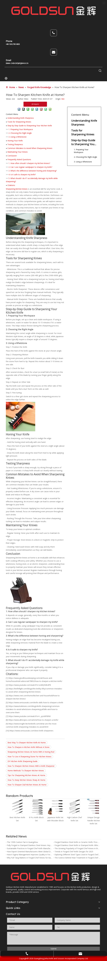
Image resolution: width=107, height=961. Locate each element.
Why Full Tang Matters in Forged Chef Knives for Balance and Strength (29, 857)
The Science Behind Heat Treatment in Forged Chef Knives (77, 857)
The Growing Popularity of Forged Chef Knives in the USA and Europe (77, 848)
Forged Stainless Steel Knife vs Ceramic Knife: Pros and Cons (77, 842)
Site (62, 99)
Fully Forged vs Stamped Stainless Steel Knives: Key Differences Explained (29, 845)
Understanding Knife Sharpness (20, 118)
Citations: (11, 185)
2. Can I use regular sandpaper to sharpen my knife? (30, 167)
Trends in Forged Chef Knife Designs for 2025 (74, 851)
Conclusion (12, 155)
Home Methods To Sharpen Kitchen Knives (26, 770)
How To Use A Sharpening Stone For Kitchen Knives (29, 756)
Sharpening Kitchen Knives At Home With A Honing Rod (31, 752)
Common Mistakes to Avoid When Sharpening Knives (29, 148)
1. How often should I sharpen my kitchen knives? (29, 163)
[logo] (50, 877)
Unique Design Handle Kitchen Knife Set (91, 820)
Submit (54, 948)
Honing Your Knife (15, 140)
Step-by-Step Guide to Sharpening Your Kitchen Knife (29, 125)
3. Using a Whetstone (17, 137)
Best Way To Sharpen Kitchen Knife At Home (27, 742)
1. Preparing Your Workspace (20, 129)
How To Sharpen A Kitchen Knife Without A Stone (28, 747)
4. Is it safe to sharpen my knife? (22, 174)
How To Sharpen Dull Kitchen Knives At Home (27, 784)
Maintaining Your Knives (17, 152)
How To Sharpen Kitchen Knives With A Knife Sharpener (31, 766)
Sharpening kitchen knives (17, 189)
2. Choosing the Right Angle (20, 133)
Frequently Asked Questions (19, 159)
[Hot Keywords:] (100, 70)
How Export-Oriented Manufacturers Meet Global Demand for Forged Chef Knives (29, 851)
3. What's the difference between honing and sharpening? (32, 170)
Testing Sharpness (15, 144)
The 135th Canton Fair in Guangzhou (22, 842)
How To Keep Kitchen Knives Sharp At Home (26, 780)
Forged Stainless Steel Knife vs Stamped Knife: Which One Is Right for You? (77, 845)
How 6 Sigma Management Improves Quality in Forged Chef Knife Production (29, 854)
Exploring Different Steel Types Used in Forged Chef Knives (77, 854)
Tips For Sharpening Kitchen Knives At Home (26, 775)
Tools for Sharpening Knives (19, 122)
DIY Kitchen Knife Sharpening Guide (22, 761)
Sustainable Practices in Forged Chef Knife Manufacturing (29, 848)
